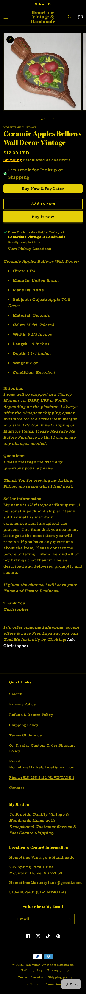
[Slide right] (53, 119)
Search (15, 694)
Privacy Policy (22, 704)
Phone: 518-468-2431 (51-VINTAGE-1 (41, 777)
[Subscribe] (69, 919)
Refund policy (32, 970)
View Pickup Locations (29, 249)
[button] (6, 17)
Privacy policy (58, 970)
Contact (16, 788)
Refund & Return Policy (31, 715)
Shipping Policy (24, 725)
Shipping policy (60, 977)
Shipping (12, 160)
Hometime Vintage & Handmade (49, 964)
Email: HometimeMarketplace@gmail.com (42, 764)
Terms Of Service (25, 735)
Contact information (45, 984)
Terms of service (31, 977)
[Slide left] (33, 119)
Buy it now (43, 217)
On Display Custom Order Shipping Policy (42, 748)
